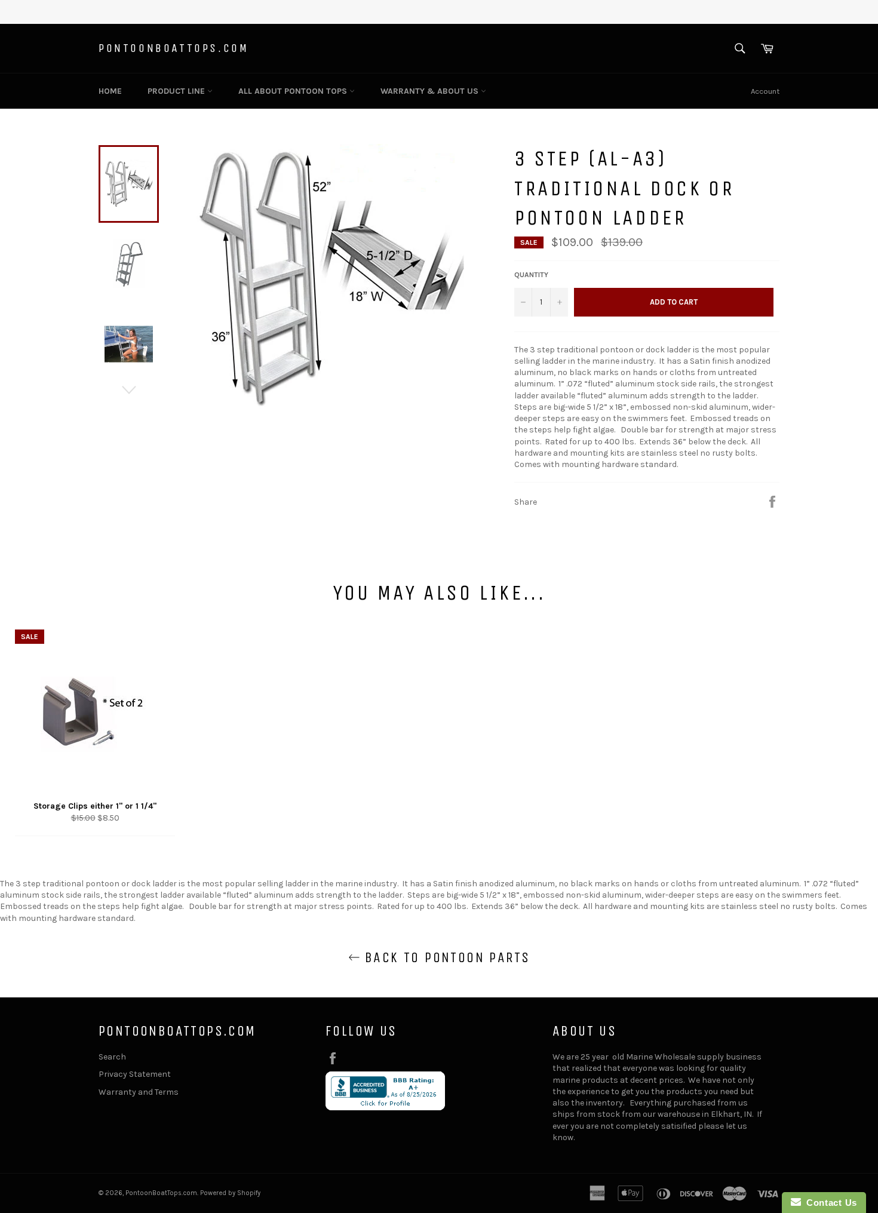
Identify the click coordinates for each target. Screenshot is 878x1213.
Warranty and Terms (139, 1092)
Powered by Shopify (230, 1193)
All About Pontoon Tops (293, 91)
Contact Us (829, 1202)
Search (112, 1057)
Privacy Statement (135, 1074)
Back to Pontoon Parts (445, 957)
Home (110, 91)
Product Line (177, 91)
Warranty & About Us (430, 91)
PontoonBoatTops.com (173, 48)
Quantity (531, 275)
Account (765, 91)
